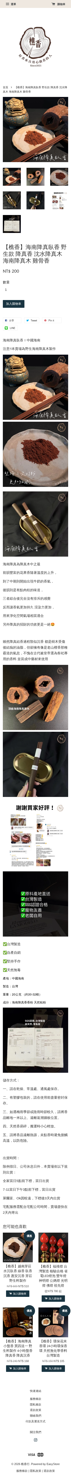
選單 (13, 4)
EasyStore (53, 1464)
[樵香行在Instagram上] (36, 1440)
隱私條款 (35, 1404)
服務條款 (35, 1398)
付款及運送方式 (35, 1421)
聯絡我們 (35, 1415)
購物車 (61, 4)
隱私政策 (35, 1470)
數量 (6, 282)
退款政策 (35, 1410)
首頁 (5, 87)
